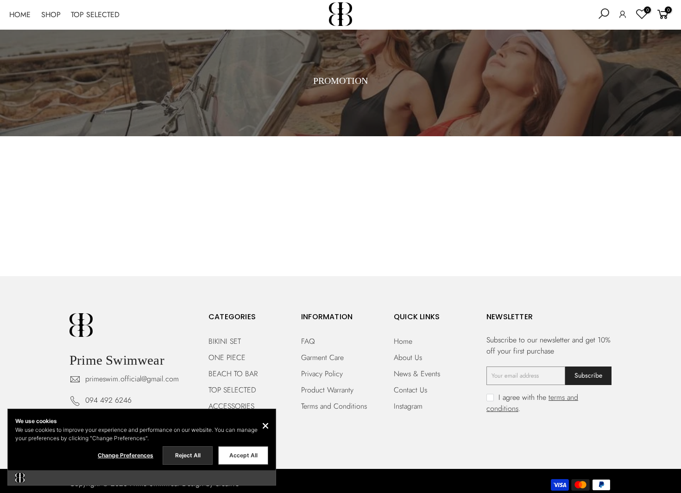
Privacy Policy (322, 373)
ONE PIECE (227, 357)
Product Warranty (327, 390)
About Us (408, 357)
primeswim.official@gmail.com (132, 378)
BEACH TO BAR (233, 373)
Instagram (408, 406)
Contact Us (410, 390)
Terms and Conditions (334, 406)
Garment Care (322, 357)
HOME (20, 14)
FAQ (308, 341)
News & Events (417, 373)
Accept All (243, 455)
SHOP (51, 14)
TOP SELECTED (95, 14)
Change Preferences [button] (125, 455)
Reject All (188, 455)
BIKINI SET (224, 341)
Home (403, 341)
